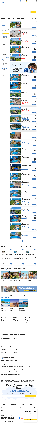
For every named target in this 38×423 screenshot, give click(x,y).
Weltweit (2, 410)
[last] (29, 241)
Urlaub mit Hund (6, 60)
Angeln (6, 69)
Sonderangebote (6, 78)
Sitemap (2, 412)
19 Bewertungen (26, 167)
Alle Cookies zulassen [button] (30, 419)
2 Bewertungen (26, 235)
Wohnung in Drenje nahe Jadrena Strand (21, 371)
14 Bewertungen (26, 226)
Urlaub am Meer (6, 64)
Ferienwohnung (6, 75)
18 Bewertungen (26, 118)
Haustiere (6, 51)
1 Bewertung (25, 218)
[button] (30, 421)
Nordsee (2, 406)
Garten (6, 45)
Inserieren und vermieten (33, 406)
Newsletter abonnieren (30, 395)
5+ (8, 26)
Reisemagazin (22, 409)
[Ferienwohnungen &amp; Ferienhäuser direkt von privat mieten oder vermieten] (7, 3)
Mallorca (2, 409)
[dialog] (30, 415)
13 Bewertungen (26, 184)
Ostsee (2, 407)
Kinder (6, 53)
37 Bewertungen (26, 126)
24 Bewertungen (26, 142)
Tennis (6, 70)
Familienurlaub (6, 63)
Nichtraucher (6, 54)
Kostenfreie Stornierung (6, 39)
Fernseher (6, 47)
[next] (27, 241)
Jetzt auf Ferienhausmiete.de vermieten (30, 290)
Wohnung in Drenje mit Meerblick (10, 371)
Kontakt (21, 412)
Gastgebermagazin (32, 407)
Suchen (34, 11)
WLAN (6, 44)
